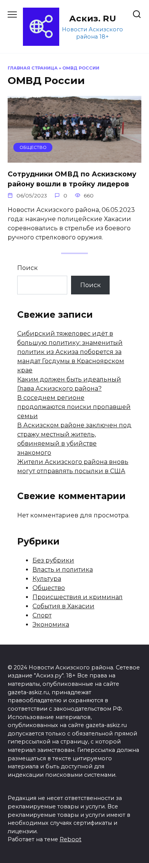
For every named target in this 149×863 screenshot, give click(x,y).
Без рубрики (53, 560)
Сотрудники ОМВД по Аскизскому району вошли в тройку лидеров (72, 178)
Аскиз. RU (92, 18)
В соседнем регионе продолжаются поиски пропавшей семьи (74, 407)
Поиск (27, 268)
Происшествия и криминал (77, 597)
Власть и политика (62, 569)
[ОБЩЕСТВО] (74, 158)
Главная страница (33, 68)
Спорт (42, 615)
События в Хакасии (63, 606)
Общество (48, 587)
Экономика (50, 624)
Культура (46, 578)
